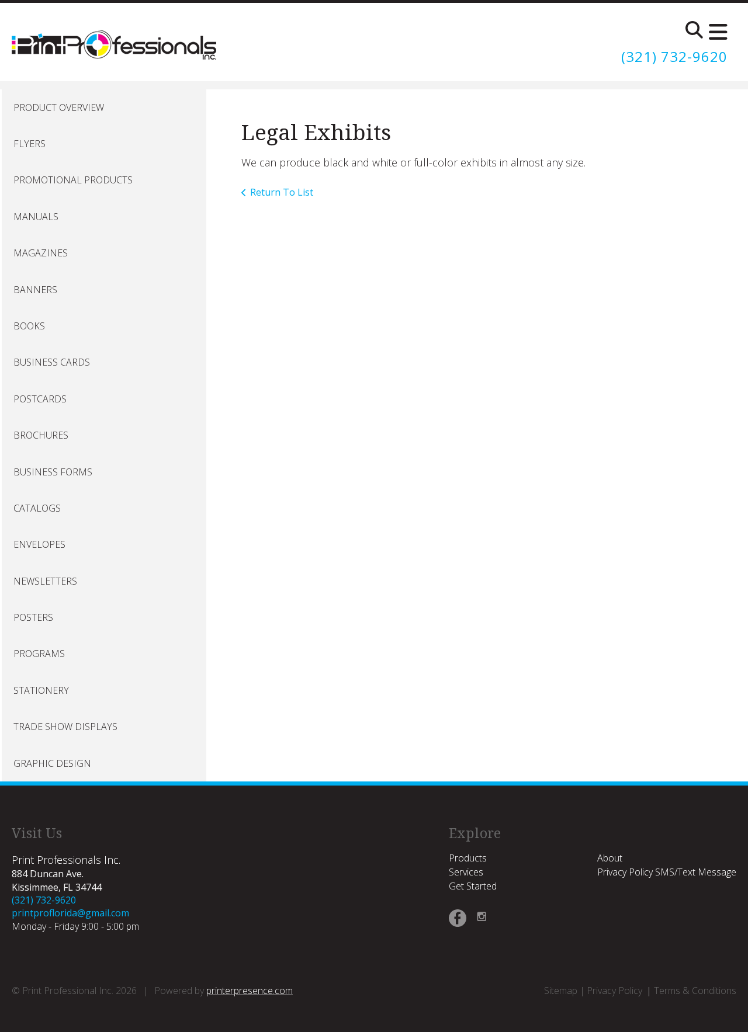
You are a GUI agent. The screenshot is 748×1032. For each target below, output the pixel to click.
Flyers (29, 143)
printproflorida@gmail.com (70, 912)
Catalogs (37, 508)
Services (466, 872)
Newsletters (45, 581)
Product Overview (58, 107)
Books (29, 325)
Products (468, 858)
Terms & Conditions (695, 990)
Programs (39, 653)
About (609, 858)
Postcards (40, 398)
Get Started (473, 886)
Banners (35, 289)
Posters (33, 617)
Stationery (41, 690)
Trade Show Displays (65, 726)
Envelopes (39, 544)
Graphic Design (52, 763)
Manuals (35, 216)
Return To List (281, 192)
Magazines (40, 252)
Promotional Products (73, 179)
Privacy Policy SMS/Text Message (666, 872)
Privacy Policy (614, 990)
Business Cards (51, 362)
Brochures (40, 435)
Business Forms (52, 471)
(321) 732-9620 (674, 56)
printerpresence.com (249, 990)
